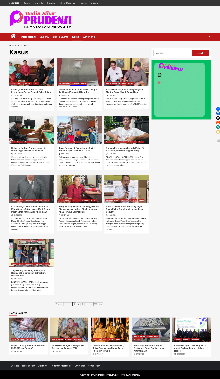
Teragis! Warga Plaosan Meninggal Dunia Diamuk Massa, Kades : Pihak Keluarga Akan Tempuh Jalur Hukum (79, 209)
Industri (186, 339)
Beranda (27, 3)
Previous (59, 304)
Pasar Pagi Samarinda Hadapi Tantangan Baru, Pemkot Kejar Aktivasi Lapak (149, 348)
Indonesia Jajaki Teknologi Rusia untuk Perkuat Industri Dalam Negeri (190, 348)
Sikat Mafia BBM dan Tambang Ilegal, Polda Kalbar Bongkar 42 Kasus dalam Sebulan (124, 209)
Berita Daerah (60, 37)
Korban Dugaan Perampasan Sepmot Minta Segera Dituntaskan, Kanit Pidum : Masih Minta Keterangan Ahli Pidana (31, 209)
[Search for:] (172, 53)
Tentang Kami (38, 3)
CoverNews (119, 374)
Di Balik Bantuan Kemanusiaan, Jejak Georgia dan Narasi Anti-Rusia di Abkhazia (108, 348)
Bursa (13, 339)
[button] (218, 109)
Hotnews (28, 83)
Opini (117, 339)
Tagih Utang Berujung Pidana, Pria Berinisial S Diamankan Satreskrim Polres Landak (28, 273)
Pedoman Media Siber (67, 3)
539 (95, 304)
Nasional (44, 37)
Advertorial (89, 37)
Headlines (124, 142)
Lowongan (83, 3)
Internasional (28, 37)
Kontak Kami (95, 3)
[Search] (209, 36)
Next (100, 304)
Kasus (75, 37)
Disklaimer (51, 3)
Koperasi (77, 339)
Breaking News (112, 142)
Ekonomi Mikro (152, 336)
